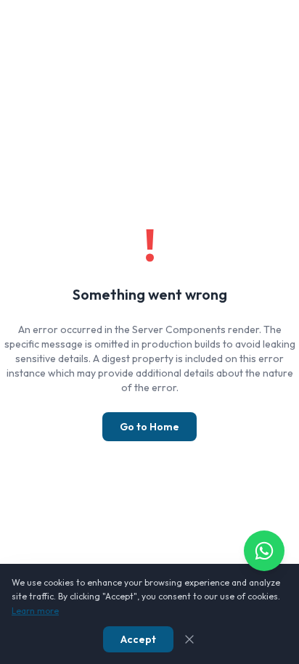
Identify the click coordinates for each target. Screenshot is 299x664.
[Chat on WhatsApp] (264, 550)
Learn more (35, 610)
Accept (138, 639)
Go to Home (149, 426)
